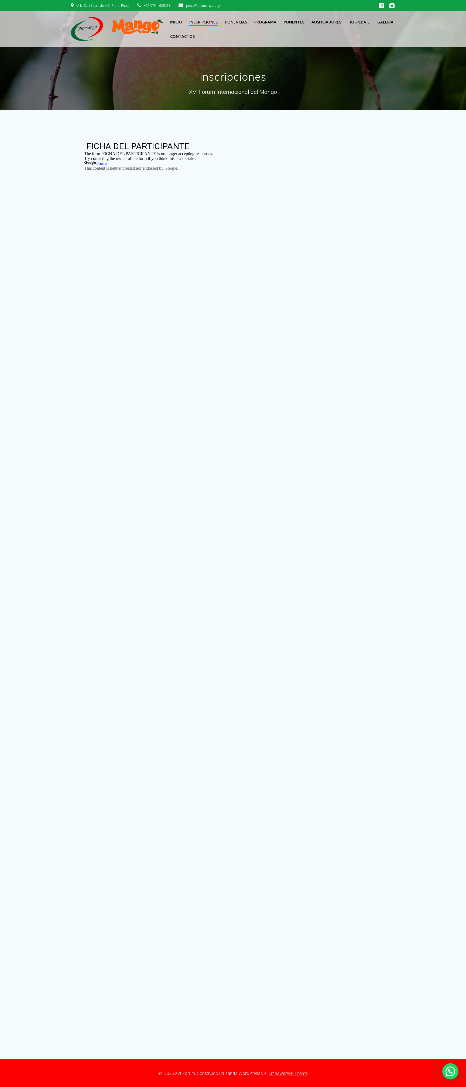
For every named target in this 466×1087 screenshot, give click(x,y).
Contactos (182, 36)
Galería (385, 22)
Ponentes (294, 22)
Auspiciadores (326, 22)
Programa (265, 22)
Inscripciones (203, 22)
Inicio (176, 22)
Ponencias (236, 22)
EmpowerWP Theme (288, 1073)
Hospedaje (359, 22)
